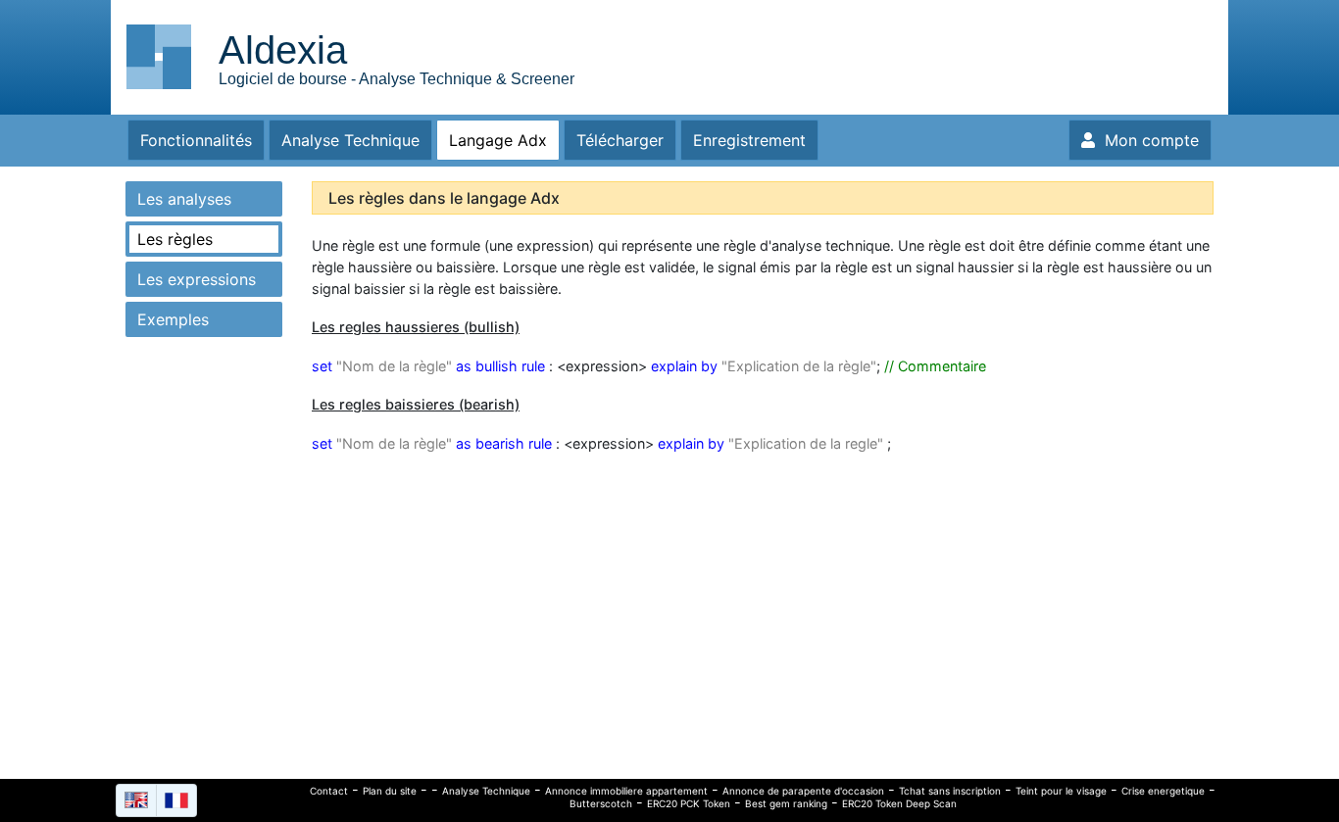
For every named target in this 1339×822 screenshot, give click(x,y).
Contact (329, 791)
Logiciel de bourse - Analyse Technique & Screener (396, 79)
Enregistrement (749, 140)
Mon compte (1147, 140)
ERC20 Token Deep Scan (899, 803)
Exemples (173, 319)
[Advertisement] (1046, 54)
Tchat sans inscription (950, 791)
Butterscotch (601, 803)
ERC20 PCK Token (688, 803)
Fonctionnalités (196, 140)
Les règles (175, 239)
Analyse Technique (350, 140)
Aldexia (283, 50)
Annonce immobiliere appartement (626, 791)
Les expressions (196, 279)
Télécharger (620, 140)
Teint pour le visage (1061, 791)
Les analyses (184, 199)
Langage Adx (498, 140)
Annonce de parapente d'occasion (803, 791)
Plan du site (390, 791)
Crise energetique (1163, 791)
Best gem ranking (786, 803)
